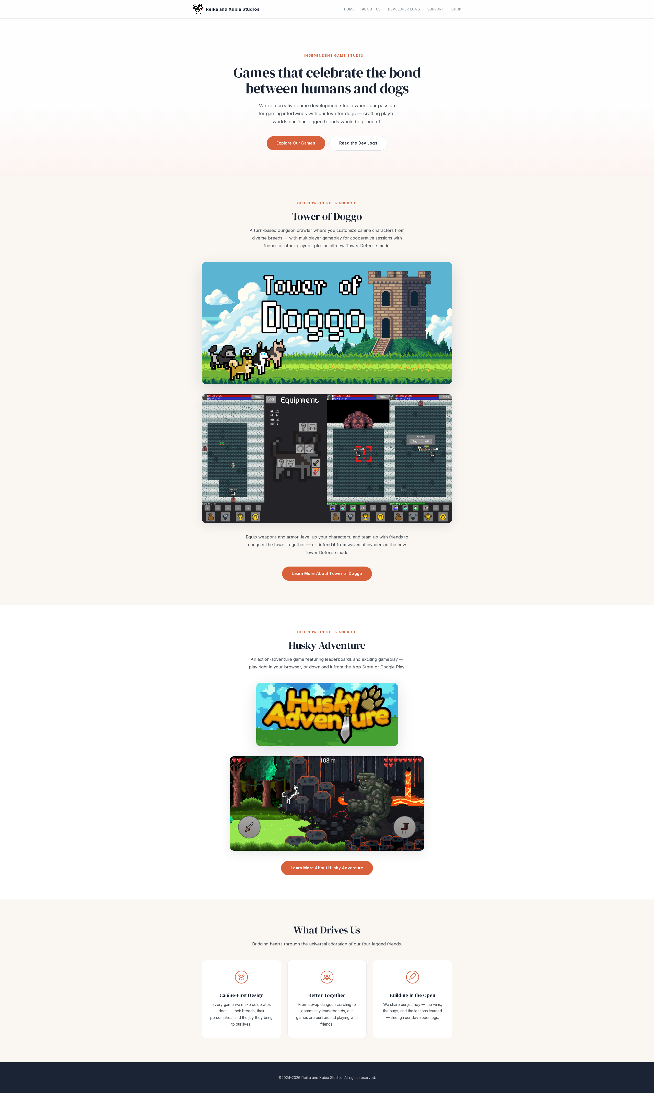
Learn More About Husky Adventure (327, 868)
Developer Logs (404, 9)
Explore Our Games (295, 143)
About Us (371, 9)
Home (349, 9)
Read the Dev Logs (358, 143)
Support (436, 9)
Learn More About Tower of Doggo (327, 573)
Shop (456, 9)
